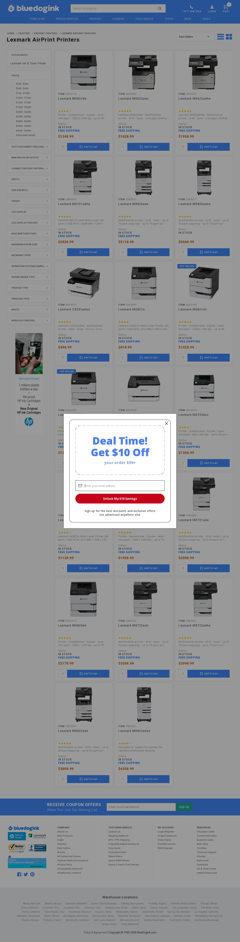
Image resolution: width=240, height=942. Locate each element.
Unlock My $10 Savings (120, 499)
